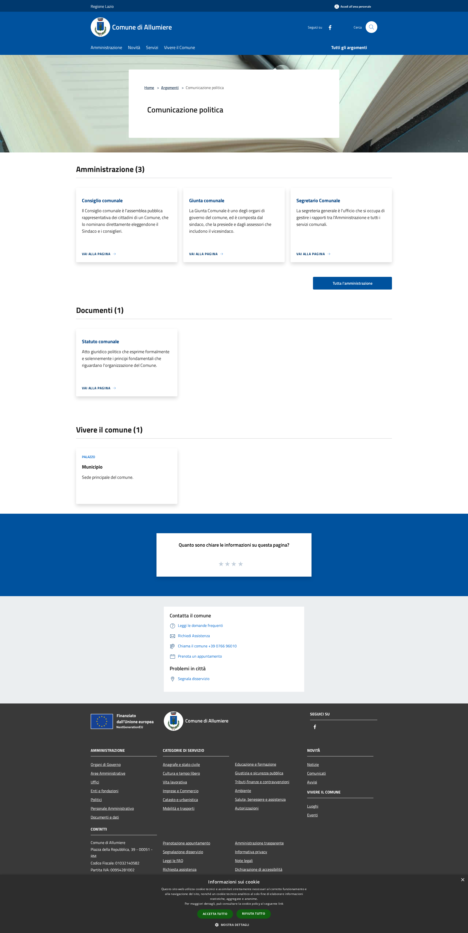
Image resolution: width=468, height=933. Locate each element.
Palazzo (88, 456)
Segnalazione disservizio (183, 852)
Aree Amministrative (108, 773)
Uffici (95, 782)
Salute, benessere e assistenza (260, 799)
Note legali (244, 860)
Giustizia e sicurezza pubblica (259, 773)
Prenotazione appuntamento (186, 843)
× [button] (462, 880)
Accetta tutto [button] (215, 914)
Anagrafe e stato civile (181, 764)
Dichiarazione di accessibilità (258, 869)
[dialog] (234, 904)
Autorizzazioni (247, 808)
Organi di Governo (106, 764)
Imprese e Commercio (180, 791)
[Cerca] (371, 27)
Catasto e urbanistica (180, 800)
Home (149, 87)
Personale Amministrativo (112, 808)
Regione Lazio (102, 6)
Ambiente (243, 790)
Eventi (312, 815)
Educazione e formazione (255, 764)
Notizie (313, 764)
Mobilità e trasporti (179, 808)
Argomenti (170, 87)
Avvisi (312, 782)
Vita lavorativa (175, 782)
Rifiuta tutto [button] (253, 914)
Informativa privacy (251, 852)
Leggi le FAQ (173, 860)
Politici (96, 800)
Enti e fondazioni (104, 791)
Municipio (92, 467)
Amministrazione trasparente (259, 843)
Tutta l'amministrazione (352, 283)
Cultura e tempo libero (181, 773)
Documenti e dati (105, 817)
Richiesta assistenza (179, 869)
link (280, 904)
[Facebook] (328, 27)
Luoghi (312, 806)
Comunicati (316, 773)
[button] (234, 924)
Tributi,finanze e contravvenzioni (262, 782)
